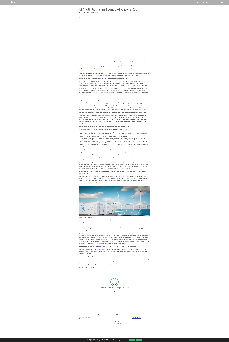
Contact (222, 2)
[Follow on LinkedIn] (114, 291)
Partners (196, 2)
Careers (116, 316)
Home (190, 2)
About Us (214, 2)
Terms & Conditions (118, 323)
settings (120, 340)
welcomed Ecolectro (86, 73)
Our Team (116, 314)
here (94, 267)
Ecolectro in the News (92, 12)
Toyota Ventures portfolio (100, 73)
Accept (132, 340)
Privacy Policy (117, 321)
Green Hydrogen (205, 2)
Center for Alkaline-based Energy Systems (112, 63)
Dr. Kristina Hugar (129, 61)
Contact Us (136, 317)
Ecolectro (94, 61)
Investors (99, 323)
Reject (139, 340)
